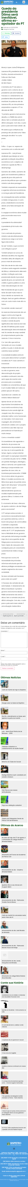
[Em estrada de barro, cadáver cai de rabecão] (4, 1019)
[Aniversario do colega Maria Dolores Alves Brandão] (4, 970)
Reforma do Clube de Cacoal (11, 762)
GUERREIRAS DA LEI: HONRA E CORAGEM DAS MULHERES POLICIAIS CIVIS (13, 996)
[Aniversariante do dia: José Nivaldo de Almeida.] (4, 924)
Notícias (11, 29)
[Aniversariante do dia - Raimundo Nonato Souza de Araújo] (4, 940)
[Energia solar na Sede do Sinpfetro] (4, 697)
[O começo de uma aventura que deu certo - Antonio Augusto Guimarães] (4, 1075)
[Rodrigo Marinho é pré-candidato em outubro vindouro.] (4, 769)
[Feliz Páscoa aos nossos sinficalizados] (4, 784)
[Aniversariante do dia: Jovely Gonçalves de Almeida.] (4, 955)
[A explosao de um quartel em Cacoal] (4, 1034)
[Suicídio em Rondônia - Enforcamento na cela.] (4, 1004)
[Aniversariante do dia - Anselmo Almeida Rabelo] (4, 864)
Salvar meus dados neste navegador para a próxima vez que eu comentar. (13, 664)
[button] (24, 2)
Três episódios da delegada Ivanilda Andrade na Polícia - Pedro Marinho (12, 1097)
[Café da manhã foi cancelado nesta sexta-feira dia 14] (4, 909)
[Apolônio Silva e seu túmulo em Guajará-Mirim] (4, 879)
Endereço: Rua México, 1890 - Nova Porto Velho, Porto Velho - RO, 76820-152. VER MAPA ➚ (14, 1154)
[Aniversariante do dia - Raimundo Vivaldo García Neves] (4, 894)
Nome (3, 650)
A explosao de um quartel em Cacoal (13, 1040)
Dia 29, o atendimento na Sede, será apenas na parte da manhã (13, 717)
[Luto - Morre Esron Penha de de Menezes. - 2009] (4, 725)
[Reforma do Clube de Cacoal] (4, 756)
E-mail (3, 656)
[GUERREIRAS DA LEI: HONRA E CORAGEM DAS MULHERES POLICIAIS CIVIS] (4, 989)
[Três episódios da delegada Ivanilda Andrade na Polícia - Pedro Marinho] (4, 1090)
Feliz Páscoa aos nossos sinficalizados (9, 791)
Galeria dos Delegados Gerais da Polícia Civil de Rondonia (12, 819)
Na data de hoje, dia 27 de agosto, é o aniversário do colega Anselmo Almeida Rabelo (14, 839)
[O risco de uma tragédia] (4, 1047)
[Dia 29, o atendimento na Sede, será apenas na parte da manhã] (4, 710)
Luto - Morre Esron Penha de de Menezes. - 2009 (12, 732)
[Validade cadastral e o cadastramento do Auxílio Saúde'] (4, 741)
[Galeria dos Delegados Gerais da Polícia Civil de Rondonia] (4, 813)
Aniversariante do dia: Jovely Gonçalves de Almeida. (11, 962)
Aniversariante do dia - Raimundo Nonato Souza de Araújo (13, 947)
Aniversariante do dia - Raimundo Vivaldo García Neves (13, 901)
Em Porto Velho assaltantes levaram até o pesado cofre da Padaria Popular (14, 1128)
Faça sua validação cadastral (12, 805)
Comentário (4, 631)
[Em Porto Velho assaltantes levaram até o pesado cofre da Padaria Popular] (4, 1122)
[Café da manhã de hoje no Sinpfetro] (4, 684)
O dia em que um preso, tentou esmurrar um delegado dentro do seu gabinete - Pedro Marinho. (14, 1112)
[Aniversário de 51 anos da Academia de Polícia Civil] (4, 849)
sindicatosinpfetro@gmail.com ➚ (16, 1171)
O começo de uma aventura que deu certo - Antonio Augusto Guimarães (12, 1082)
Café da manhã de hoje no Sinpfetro (14, 690)
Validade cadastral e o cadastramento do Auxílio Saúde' (13, 747)
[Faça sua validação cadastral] (4, 799)
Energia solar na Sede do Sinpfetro (13, 703)
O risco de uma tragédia (9, 1053)
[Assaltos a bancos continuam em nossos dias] (4, 1060)
